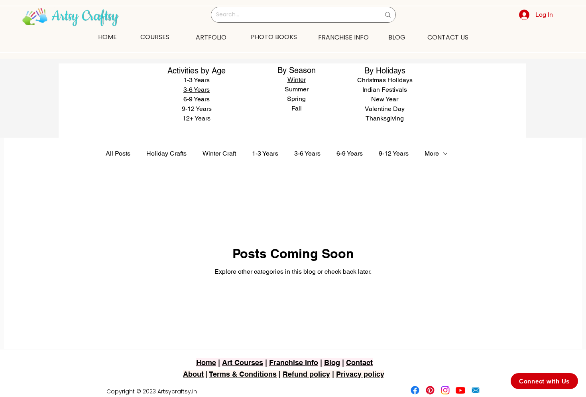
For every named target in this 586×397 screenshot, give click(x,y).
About (193, 374)
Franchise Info (293, 362)
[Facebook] (415, 390)
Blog (332, 362)
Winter (296, 79)
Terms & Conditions (243, 374)
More (432, 153)
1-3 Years (265, 153)
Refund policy (306, 374)
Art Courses (242, 362)
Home (206, 362)
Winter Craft (219, 153)
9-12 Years (394, 153)
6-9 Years (196, 99)
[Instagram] (445, 390)
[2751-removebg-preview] (475, 390)
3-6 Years (307, 153)
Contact (359, 362)
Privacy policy (360, 374)
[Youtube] (460, 390)
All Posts (118, 153)
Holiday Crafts (166, 153)
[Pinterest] (430, 390)
